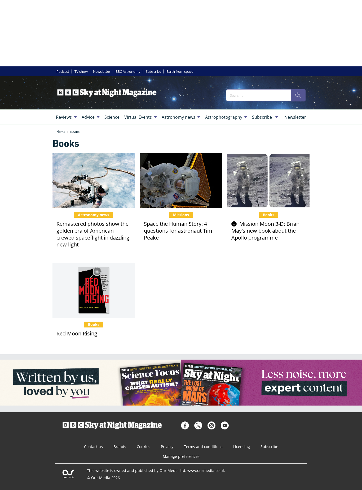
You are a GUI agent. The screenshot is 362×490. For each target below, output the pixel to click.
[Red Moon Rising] (93, 290)
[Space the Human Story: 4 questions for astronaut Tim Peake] (181, 180)
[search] (298, 95)
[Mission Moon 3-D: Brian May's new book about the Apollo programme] (268, 180)
